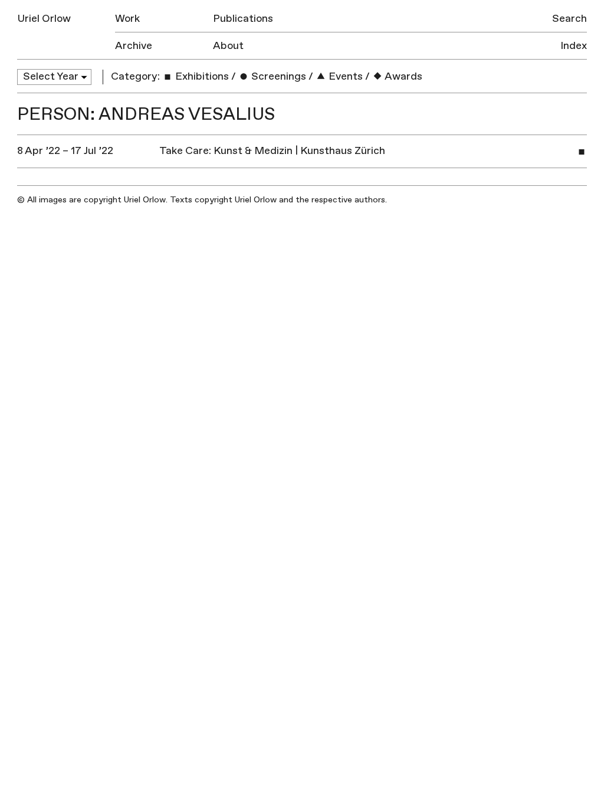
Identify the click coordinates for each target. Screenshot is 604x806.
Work (127, 18)
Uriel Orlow (44, 18)
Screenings (277, 76)
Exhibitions (201, 76)
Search (569, 18)
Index (573, 46)
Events (344, 76)
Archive (133, 46)
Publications (243, 18)
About (228, 46)
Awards (402, 76)
